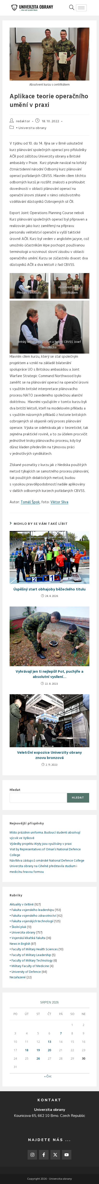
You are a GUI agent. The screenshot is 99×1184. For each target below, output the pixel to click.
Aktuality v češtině (22, 904)
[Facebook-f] (44, 1155)
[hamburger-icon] (81, 7)
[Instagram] (32, 1155)
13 (49, 1042)
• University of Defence (25, 971)
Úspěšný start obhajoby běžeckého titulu (49, 589)
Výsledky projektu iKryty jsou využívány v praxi (41, 843)
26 (38, 1058)
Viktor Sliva (59, 502)
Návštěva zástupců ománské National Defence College (47, 860)
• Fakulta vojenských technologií (31, 921)
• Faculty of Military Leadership (30, 955)
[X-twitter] (55, 1155)
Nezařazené (18, 977)
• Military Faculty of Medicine (29, 966)
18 (26, 1050)
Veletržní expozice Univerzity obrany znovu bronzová (49, 755)
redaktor (23, 121)
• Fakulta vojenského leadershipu (32, 910)
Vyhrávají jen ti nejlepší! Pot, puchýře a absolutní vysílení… (49, 674)
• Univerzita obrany (31, 128)
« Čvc (48, 1076)
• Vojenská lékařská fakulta (27, 938)
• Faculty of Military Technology (31, 960)
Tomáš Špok (30, 502)
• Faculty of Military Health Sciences (34, 949)
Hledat (15, 790)
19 (38, 1050)
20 (49, 1050)
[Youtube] (67, 1155)
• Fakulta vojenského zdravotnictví (33, 915)
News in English (20, 943)
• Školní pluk (18, 927)
